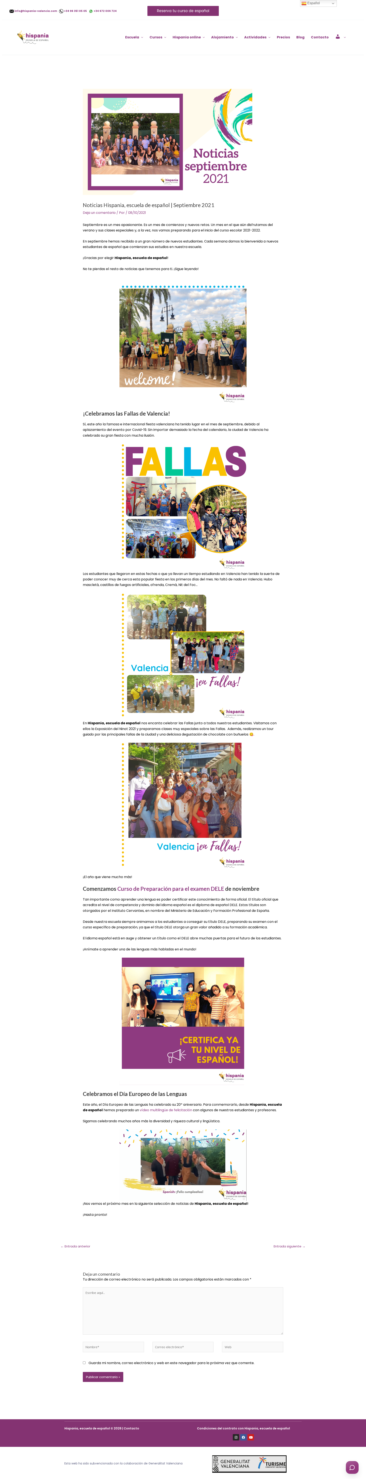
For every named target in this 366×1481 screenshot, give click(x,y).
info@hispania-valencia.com (36, 11)
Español (313, 3)
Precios (283, 37)
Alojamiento (222, 37)
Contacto (320, 37)
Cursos (156, 37)
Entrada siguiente (289, 1246)
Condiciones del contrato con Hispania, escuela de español (243, 1428)
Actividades (255, 37)
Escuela (132, 37)
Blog (300, 37)
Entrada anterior (75, 1246)
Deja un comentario (99, 212)
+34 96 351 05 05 (76, 11)
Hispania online (187, 37)
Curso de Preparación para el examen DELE (170, 888)
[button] (183, 11)
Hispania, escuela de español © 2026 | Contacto (101, 1428)
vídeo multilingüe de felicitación (166, 1110)
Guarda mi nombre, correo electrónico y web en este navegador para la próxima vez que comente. (171, 1363)
